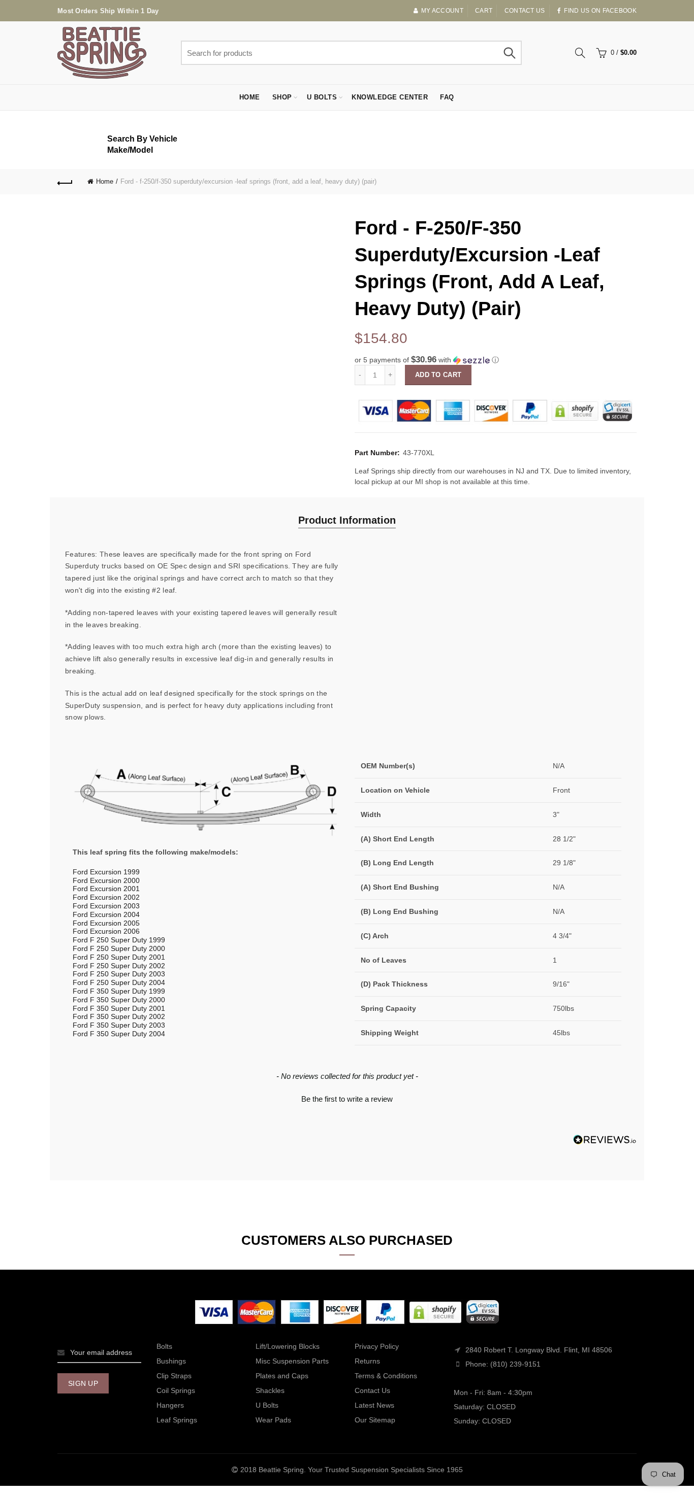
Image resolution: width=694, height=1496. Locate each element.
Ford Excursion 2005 (106, 923)
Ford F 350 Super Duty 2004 (119, 1034)
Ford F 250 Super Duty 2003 (119, 974)
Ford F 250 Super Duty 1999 (119, 940)
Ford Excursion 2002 (106, 897)
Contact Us (372, 1390)
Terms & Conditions (386, 1376)
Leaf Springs (176, 1420)
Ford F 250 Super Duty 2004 (119, 982)
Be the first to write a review (347, 1099)
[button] (496, 360)
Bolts (164, 1346)
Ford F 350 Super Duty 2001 (119, 1008)
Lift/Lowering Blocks (288, 1346)
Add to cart (438, 375)
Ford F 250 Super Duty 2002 (119, 966)
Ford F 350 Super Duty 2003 (119, 1025)
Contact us (524, 10)
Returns (367, 1361)
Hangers (170, 1405)
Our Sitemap (375, 1420)
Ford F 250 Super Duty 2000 (119, 948)
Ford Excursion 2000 (106, 880)
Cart (483, 10)
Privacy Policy (377, 1346)
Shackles (270, 1390)
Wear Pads (273, 1420)
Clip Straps (174, 1376)
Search (509, 53)
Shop (282, 97)
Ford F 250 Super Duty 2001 (119, 957)
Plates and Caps (282, 1376)
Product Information (347, 520)
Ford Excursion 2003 (106, 906)
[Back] (65, 182)
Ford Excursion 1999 (106, 872)
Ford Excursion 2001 (106, 889)
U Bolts (322, 97)
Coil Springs (175, 1390)
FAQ (447, 97)
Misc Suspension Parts (292, 1361)
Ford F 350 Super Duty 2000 (119, 1000)
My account (442, 10)
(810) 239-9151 (515, 1364)
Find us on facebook (600, 10)
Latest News (374, 1405)
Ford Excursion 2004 (106, 914)
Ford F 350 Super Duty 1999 (119, 991)
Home (249, 97)
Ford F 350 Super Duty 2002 (119, 1016)
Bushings (171, 1361)
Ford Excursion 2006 (106, 931)
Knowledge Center (390, 97)
